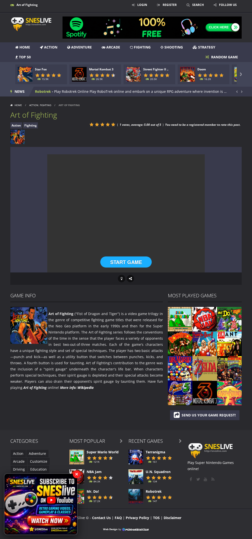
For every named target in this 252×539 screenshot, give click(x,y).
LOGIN (142, 5)
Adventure (81, 47)
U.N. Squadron (158, 471)
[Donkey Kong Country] (180, 343)
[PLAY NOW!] (25, 74)
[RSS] (213, 479)
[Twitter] (198, 479)
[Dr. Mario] (180, 368)
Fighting (142, 47)
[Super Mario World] (180, 319)
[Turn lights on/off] (121, 278)
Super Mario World (103, 452)
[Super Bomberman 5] (180, 392)
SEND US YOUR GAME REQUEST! (209, 415)
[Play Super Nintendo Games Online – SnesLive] (35, 24)
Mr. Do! (93, 491)
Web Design (110, 529)
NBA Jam (94, 471)
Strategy (206, 47)
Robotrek (154, 491)
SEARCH (198, 5)
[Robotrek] (135, 496)
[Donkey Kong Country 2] (229, 368)
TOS (156, 517)
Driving (19, 469)
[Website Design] (135, 529)
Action (50, 47)
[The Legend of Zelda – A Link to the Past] (204, 368)
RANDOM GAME (224, 57)
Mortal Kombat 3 (101, 69)
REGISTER (170, 5)
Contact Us (101, 517)
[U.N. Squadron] (135, 476)
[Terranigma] (135, 456)
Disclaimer (172, 517)
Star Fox (41, 69)
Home (24, 47)
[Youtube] (206, 479)
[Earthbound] (229, 392)
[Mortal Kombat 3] (204, 392)
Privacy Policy (137, 517)
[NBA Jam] (204, 319)
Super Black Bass (49, 91)
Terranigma (155, 452)
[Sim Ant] (229, 343)
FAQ (118, 517)
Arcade (112, 47)
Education (38, 469)
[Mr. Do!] (229, 319)
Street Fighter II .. (155, 69)
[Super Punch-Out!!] (204, 343)
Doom (201, 69)
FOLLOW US (228, 5)
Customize (38, 461)
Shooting (173, 47)
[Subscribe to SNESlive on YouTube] (41, 504)
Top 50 (24, 57)
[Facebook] (191, 479)
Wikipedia (86, 387)
